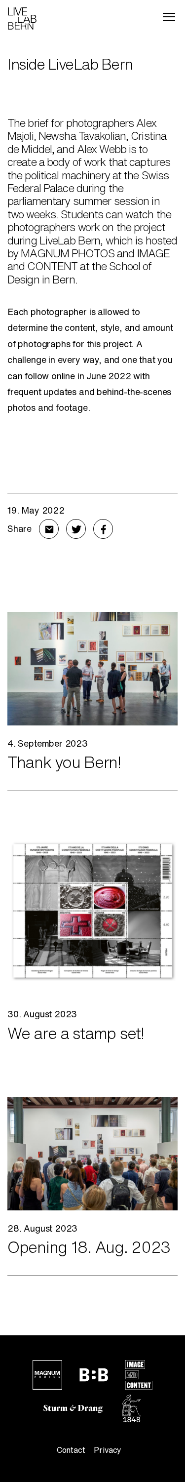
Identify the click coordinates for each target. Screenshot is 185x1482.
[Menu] (169, 16)
